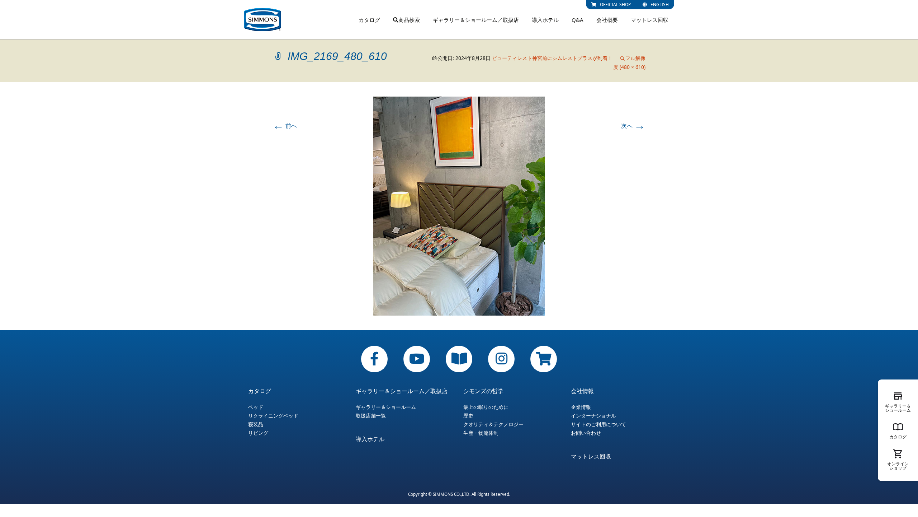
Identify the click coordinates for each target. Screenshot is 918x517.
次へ (633, 126)
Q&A (577, 19)
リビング (258, 433)
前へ (285, 126)
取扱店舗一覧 (371, 415)
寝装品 (255, 424)
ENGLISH (659, 4)
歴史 (468, 415)
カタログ (369, 19)
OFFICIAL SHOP (615, 4)
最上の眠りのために (485, 407)
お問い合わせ (586, 433)
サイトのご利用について (598, 424)
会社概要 (607, 19)
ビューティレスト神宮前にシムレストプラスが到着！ (552, 58)
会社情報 (582, 391)
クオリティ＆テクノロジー (493, 424)
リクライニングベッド (273, 415)
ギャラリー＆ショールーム (386, 407)
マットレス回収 (649, 19)
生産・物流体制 (480, 433)
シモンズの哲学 (483, 391)
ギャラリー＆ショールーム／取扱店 (476, 19)
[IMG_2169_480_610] (459, 206)
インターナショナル (593, 415)
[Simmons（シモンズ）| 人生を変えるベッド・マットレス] (262, 19)
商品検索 (409, 19)
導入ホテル (545, 19)
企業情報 (581, 407)
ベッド (255, 407)
